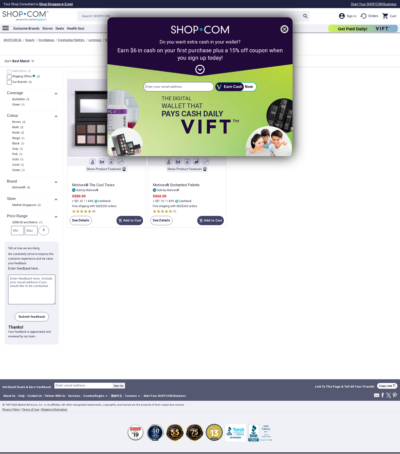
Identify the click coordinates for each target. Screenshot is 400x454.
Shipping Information (54, 409)
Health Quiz (75, 28)
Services (74, 396)
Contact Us (34, 396)
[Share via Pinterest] (394, 395)
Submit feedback (32, 316)
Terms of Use (30, 409)
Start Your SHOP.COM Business (374, 4)
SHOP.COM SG (12, 40)
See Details (79, 221)
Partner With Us (55, 396)
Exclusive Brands (26, 28)
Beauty (30, 40)
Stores (47, 28)
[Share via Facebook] (382, 395)
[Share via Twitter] (388, 395)
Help (21, 396)
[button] (96, 396)
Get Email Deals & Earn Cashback (26, 387)
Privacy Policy (11, 409)
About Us (9, 396)
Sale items (21, 71)
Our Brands (21, 82)
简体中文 (116, 396)
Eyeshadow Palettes (71, 40)
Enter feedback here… (24, 268)
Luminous (95, 40)
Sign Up (118, 385)
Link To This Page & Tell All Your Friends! (345, 386)
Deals (60, 28)
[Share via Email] (376, 396)
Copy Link (387, 386)
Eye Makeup (47, 40)
